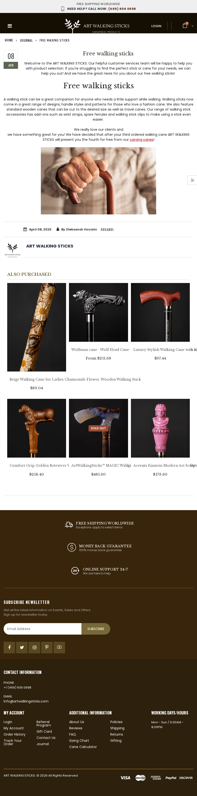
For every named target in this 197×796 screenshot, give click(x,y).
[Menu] (10, 26)
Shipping (117, 728)
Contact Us (46, 737)
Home (9, 39)
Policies (116, 721)
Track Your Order (13, 742)
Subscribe (95, 628)
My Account (14, 728)
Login (156, 26)
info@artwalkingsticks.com (26, 701)
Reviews (75, 728)
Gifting (116, 740)
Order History (14, 734)
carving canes (142, 139)
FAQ (72, 734)
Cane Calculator (83, 746)
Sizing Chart (79, 740)
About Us (76, 721)
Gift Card (44, 731)
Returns (116, 734)
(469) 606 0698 (101, 8)
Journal (26, 39)
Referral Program (44, 723)
